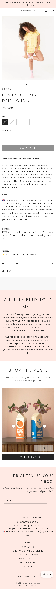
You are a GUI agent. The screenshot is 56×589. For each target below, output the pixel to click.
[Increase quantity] (16, 136)
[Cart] (52, 11)
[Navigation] (3, 11)
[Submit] (52, 500)
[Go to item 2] (44, 426)
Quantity (6, 130)
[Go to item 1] (13, 426)
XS (5, 121)
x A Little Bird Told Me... (28, 585)
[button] (26, 84)
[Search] (46, 11)
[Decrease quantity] (5, 136)
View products (28, 457)
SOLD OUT (7, 89)
